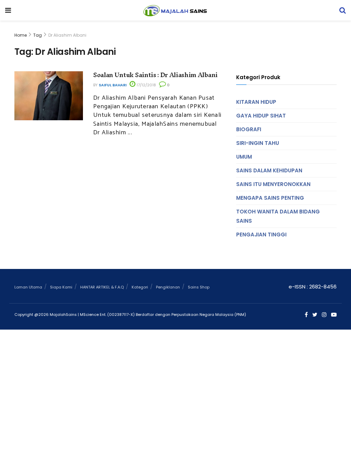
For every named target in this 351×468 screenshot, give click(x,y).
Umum (244, 156)
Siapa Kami (61, 287)
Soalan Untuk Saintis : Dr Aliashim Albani (155, 75)
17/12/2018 (145, 85)
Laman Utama (28, 287)
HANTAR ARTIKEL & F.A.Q (102, 287)
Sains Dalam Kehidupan (269, 170)
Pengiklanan (168, 287)
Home (20, 35)
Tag (37, 35)
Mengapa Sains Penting (270, 197)
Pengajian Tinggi (261, 234)
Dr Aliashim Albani (67, 35)
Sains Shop (198, 287)
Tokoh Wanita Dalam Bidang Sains (278, 216)
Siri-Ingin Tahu (257, 143)
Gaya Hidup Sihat (261, 115)
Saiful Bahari (112, 85)
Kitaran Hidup (256, 102)
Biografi (248, 129)
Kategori (140, 287)
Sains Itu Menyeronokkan (273, 184)
